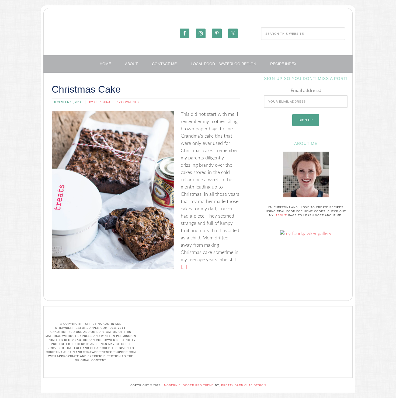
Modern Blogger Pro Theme (189, 385)
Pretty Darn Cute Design (243, 385)
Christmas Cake (86, 89)
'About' (281, 215)
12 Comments (127, 102)
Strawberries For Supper (111, 33)
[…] (184, 267)
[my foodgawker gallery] (305, 233)
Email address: (305, 90)
